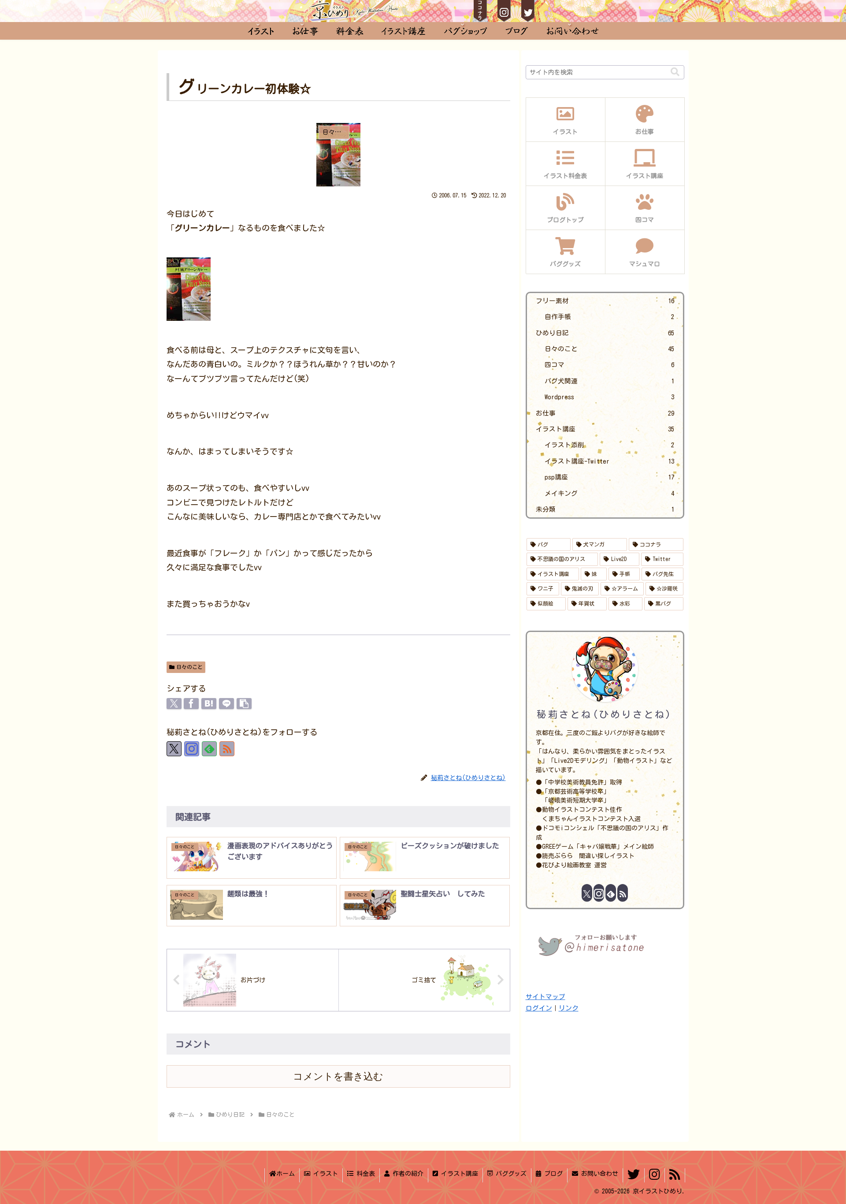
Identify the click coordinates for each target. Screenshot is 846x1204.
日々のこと (189, 666)
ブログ (552, 1174)
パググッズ (510, 1174)
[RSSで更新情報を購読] (226, 748)
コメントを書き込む (338, 1076)
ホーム (285, 1174)
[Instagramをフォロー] (191, 748)
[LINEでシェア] (226, 703)
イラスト (324, 1174)
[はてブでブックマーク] (208, 703)
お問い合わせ (598, 1174)
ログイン (539, 1008)
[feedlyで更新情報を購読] (209, 748)
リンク (569, 1008)
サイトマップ (545, 996)
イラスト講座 (458, 1174)
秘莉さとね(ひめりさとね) (604, 714)
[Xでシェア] (174, 703)
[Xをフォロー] (174, 748)
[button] (244, 703)
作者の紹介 (406, 1174)
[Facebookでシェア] (191, 703)
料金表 (364, 1174)
